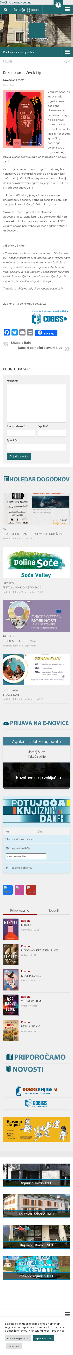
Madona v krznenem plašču (40, 950)
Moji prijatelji (31, 976)
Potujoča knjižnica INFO (37, 1276)
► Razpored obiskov (19, 867)
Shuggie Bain (21, 342)
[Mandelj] (10, 929)
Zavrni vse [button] (13, 1346)
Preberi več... (58, 1330)
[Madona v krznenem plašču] (10, 954)
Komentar (13, 380)
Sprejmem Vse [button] (44, 1338)
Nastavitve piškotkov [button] (18, 1338)
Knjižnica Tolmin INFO (36, 1183)
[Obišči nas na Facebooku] (8, 890)
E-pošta (43, 426)
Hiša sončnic (30, 1026)
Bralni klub (11, 694)
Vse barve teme (31, 1001)
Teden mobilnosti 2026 (19, 641)
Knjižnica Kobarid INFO (36, 1214)
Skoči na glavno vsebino (15, 2)
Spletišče (12, 440)
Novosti (53, 910)
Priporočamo (19, 910)
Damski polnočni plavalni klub (40, 347)
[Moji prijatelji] (10, 979)
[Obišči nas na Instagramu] (19, 890)
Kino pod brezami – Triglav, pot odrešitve (33, 534)
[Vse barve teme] (10, 1005)
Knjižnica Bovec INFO (36, 1245)
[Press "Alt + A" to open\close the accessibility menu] (58, 5)
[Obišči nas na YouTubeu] (31, 890)
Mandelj (27, 925)
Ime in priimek (16, 426)
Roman (7, 61)
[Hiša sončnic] (10, 1030)
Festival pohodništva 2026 (22, 587)
